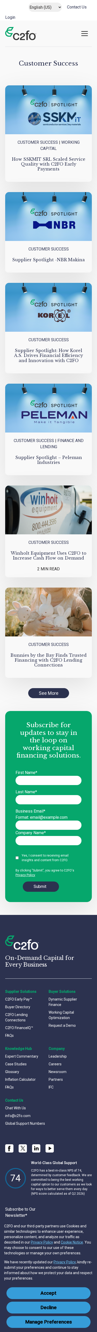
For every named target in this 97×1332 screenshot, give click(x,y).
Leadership (58, 1056)
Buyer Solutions (62, 991)
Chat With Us (15, 1108)
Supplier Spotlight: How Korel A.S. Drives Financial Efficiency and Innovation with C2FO (48, 355)
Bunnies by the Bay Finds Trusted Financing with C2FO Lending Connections (48, 660)
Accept (48, 1293)
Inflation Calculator (20, 1079)
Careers (55, 1064)
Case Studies (16, 1064)
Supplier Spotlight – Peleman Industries (48, 460)
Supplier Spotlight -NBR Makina (48, 259)
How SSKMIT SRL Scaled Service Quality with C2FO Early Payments (48, 164)
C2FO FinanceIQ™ (19, 1028)
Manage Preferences (48, 1322)
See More (48, 693)
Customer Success (38, 142)
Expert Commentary (21, 1056)
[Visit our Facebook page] (9, 1148)
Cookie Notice (72, 1242)
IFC (51, 1087)
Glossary (12, 1072)
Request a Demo (62, 1025)
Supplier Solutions (20, 991)
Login (10, 17)
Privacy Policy (42, 1242)
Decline (49, 1307)
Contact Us (77, 7)
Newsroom (57, 1072)
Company (57, 1049)
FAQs (9, 1035)
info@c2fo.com (18, 1116)
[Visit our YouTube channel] (50, 1148)
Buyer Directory (17, 1007)
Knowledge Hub (18, 1049)
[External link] (23, 1148)
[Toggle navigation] (84, 34)
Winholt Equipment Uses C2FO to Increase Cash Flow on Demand (48, 556)
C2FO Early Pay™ (18, 999)
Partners (56, 1079)
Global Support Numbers (25, 1123)
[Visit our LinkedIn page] (36, 1148)
